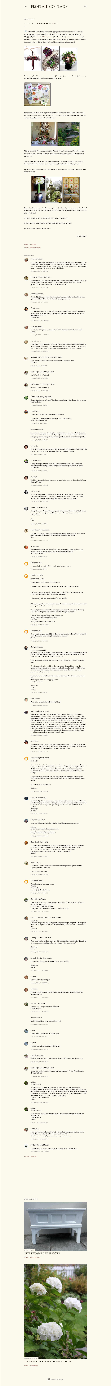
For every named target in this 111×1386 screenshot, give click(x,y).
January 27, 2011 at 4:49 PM (39, 1076)
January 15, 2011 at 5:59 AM (39, 423)
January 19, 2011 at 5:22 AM (39, 893)
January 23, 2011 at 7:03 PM (39, 1061)
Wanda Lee (35, 575)
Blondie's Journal (37, 508)
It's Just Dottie (36, 1003)
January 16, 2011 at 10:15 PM (39, 836)
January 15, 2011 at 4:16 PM (39, 692)
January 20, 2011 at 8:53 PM (39, 1011)
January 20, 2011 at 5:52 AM (39, 931)
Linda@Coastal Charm (39, 938)
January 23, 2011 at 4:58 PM (39, 1036)
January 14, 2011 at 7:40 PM (39, 320)
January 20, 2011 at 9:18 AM (39, 970)
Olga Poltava (36, 1055)
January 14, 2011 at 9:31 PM (39, 365)
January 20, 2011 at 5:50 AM (39, 911)
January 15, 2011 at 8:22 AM (39, 485)
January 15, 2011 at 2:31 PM (39, 569)
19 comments (33, 1365)
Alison (33, 546)
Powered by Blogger (57, 1379)
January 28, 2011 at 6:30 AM (39, 1139)
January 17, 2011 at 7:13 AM (39, 856)
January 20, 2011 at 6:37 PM (39, 997)
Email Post (32, 244)
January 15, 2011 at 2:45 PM (39, 641)
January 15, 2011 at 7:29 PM (39, 705)
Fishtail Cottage (49, 6)
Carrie (33, 1129)
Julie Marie (35, 259)
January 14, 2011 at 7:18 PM (39, 302)
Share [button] (26, 244)
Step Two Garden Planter (42, 1253)
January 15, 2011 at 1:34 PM (39, 556)
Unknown (34, 563)
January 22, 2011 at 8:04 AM (39, 1024)
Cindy (33, 308)
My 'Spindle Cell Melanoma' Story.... (48, 1361)
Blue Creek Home (37, 842)
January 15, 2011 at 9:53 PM (39, 735)
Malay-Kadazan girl (38, 711)
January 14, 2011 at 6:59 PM (39, 287)
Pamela (34, 699)
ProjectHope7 (36, 820)
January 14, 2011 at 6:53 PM (39, 271)
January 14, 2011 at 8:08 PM (39, 335)
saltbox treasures (34, 1083)
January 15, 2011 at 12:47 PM (39, 540)
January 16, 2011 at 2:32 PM (39, 791)
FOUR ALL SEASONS (39, 277)
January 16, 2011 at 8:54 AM (39, 751)
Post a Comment (30, 1156)
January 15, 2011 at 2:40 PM (39, 624)
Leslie (33, 411)
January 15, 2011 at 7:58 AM (39, 440)
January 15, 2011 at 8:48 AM (39, 501)
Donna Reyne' (36, 899)
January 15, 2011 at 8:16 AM (39, 454)
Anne (33, 741)
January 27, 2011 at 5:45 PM (39, 1122)
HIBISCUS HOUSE (38, 1145)
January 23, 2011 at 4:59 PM (39, 1049)
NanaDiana (35, 341)
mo (32, 446)
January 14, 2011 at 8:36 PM (39, 351)
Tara (32, 976)
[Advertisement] (55, 1178)
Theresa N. (35, 881)
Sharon (33, 862)
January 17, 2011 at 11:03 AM (39, 874)
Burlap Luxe (47, 37)
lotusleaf (34, 460)
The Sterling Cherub (38, 758)
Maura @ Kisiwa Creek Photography (44, 917)
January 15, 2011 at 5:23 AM (39, 405)
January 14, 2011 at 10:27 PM (39, 378)
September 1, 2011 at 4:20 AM (40, 1151)
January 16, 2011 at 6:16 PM (39, 813)
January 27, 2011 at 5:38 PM (39, 1102)
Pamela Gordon (37, 798)
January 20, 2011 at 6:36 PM (39, 983)
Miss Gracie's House (38, 530)
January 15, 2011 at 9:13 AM (39, 524)
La (32, 1030)
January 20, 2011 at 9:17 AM (39, 952)
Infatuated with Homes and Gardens (45, 357)
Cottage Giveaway (35, 247)
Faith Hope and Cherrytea (40, 372)
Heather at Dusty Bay (39, 397)
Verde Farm (35, 294)
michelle (34, 491)
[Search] (85, 6)
